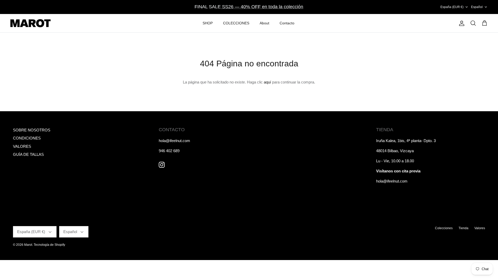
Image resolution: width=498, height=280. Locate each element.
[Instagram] (162, 165)
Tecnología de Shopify (49, 245)
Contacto (287, 23)
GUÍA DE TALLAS (28, 154)
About (264, 23)
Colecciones (444, 228)
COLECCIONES (236, 23)
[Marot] (30, 23)
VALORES (22, 146)
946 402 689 (169, 151)
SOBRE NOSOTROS (31, 130)
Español (477, 7)
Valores (479, 228)
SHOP (208, 23)
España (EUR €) (452, 7)
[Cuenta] (461, 23)
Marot (28, 245)
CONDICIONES (27, 138)
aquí (267, 82)
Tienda (463, 228)
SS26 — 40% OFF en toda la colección (262, 6)
